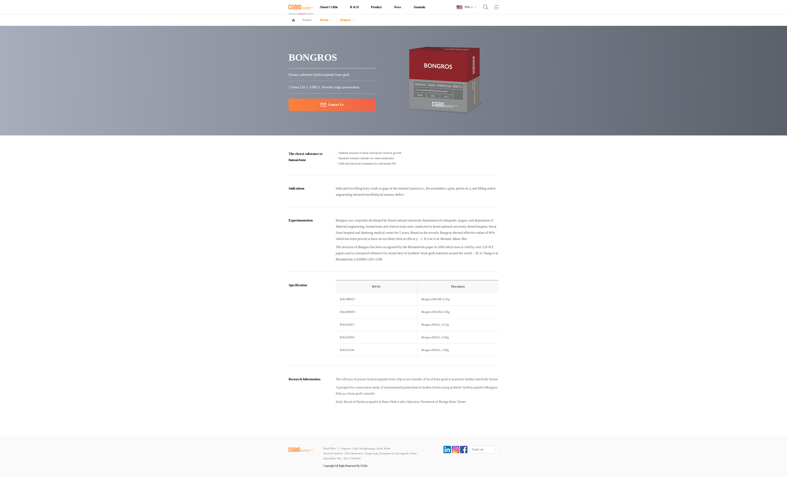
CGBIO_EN (301, 7)
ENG (467, 7)
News (397, 7)
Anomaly (419, 7)
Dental (324, 20)
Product (376, 7)
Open (483, 7)
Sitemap (493, 7)
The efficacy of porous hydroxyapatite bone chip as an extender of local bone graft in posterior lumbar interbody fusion (417, 379)
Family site (478, 449)
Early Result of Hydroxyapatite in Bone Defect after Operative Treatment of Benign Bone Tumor (401, 402)
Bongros (345, 20)
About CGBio (329, 7)
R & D (354, 7)
